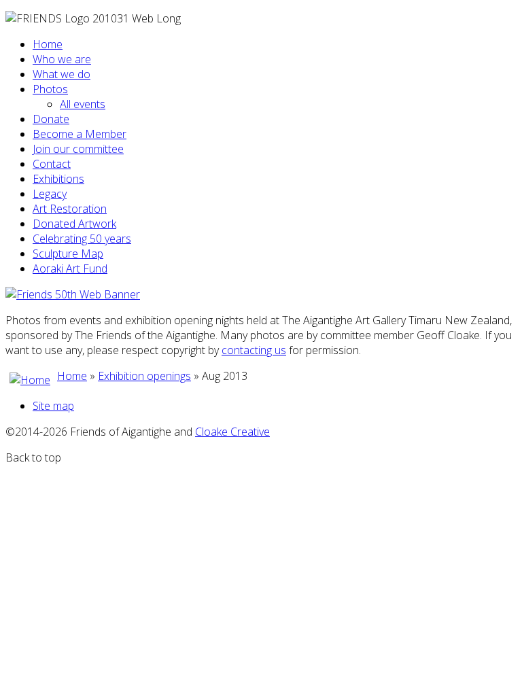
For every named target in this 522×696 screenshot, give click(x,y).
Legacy (50, 193)
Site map (53, 405)
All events (82, 104)
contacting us (254, 350)
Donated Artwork (74, 223)
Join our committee (78, 148)
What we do (61, 74)
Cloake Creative (232, 431)
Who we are (62, 59)
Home (48, 44)
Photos (50, 89)
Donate (51, 118)
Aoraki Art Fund (70, 268)
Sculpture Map (68, 253)
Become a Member (79, 133)
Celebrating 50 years (82, 238)
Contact (52, 163)
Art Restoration (70, 208)
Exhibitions (58, 178)
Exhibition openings (144, 375)
